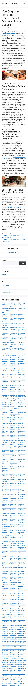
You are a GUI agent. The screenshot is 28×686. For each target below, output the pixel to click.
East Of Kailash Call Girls (13, 670)
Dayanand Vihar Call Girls (5, 578)
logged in (11, 252)
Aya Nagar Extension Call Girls (21, 391)
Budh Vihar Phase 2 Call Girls (13, 500)
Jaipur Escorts (5, 285)
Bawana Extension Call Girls (13, 446)
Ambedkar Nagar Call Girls (21, 329)
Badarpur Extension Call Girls (13, 408)
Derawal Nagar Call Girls (21, 595)
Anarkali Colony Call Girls (13, 344)
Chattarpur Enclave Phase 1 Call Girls (22, 521)
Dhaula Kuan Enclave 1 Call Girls (13, 610)
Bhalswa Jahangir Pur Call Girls (13, 475)
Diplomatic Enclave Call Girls (21, 616)
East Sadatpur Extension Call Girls (22, 670)
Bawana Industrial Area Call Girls (22, 446)
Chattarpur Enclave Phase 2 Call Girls (6, 526)
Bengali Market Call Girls (13, 455)
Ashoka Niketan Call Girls (5, 381)
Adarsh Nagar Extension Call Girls (6, 310)
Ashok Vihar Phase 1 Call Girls (21, 370)
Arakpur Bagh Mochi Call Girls (21, 355)
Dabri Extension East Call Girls (22, 558)
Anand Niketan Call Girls (13, 338)
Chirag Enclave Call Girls (13, 537)
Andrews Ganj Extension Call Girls (14, 350)
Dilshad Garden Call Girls (13, 616)
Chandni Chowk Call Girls (5, 521)
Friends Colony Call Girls (21, 683)
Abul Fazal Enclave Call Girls (13, 304)
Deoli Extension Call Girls (21, 590)
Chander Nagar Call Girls (12, 515)
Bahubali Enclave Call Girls (13, 419)
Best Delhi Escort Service (15, 207)
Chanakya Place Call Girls (12, 509)
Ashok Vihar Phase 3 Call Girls (13, 376)
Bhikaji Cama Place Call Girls (5, 485)
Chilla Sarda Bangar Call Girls (21, 532)
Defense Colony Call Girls (5, 584)
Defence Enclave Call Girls (21, 578)
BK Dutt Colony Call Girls (21, 490)
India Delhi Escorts (9, 3)
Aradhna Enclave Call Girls (13, 355)
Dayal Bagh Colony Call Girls (13, 573)
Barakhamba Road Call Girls (21, 436)
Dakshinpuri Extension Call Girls (21, 563)
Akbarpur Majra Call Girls (4, 320)
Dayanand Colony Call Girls (21, 573)
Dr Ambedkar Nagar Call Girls (5, 621)
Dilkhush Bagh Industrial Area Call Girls (6, 616)
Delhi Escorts (5, 275)
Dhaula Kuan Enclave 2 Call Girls (21, 610)
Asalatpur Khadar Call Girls (13, 365)
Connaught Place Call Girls (5, 552)
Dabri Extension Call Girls (13, 558)
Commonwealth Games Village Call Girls (22, 547)
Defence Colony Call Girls (13, 578)
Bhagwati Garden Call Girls (5, 461)
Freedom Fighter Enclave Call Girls (6, 683)
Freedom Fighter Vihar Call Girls (13, 683)
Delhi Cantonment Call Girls (21, 584)
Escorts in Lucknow (7, 292)
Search (4, 260)
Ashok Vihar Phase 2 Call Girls (5, 376)
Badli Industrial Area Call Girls (14, 414)
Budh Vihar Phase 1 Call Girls (5, 500)
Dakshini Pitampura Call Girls (6, 563)
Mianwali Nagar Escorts (8, 33)
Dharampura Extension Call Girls (21, 605)
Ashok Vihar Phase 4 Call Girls (21, 376)
